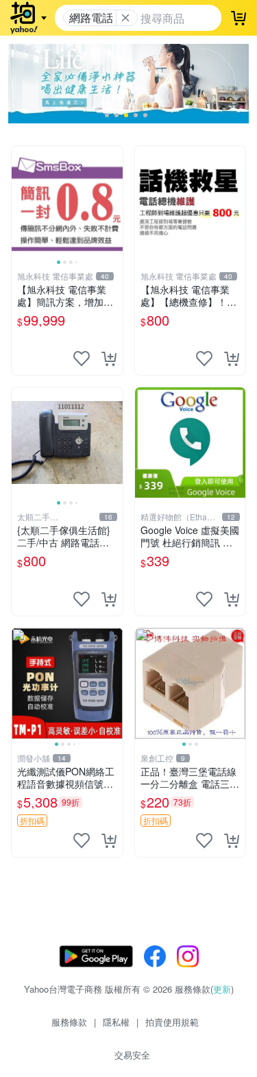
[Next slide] (114, 201)
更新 (222, 988)
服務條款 (69, 1021)
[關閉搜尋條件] (125, 18)
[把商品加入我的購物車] (109, 358)
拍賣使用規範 (172, 1021)
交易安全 (132, 1054)
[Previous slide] (20, 201)
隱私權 (116, 1021)
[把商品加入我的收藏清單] (81, 358)
